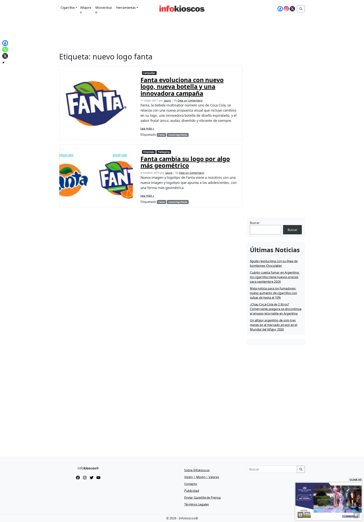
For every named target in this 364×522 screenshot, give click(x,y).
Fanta (161, 134)
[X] (292, 8)
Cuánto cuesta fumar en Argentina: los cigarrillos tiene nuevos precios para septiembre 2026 (274, 277)
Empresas (148, 152)
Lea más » (147, 128)
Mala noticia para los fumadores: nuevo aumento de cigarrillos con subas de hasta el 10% (273, 293)
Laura (167, 100)
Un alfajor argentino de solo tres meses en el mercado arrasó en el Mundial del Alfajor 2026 (273, 324)
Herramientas (126, 8)
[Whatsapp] (5, 49)
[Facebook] (280, 8)
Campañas (149, 73)
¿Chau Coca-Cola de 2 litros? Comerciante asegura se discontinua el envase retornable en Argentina (275, 309)
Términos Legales (196, 504)
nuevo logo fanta (177, 134)
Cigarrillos (68, 8)
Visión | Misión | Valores (201, 477)
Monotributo (103, 10)
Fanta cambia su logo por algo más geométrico (185, 162)
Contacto (190, 484)
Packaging (164, 152)
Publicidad (191, 491)
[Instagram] (286, 8)
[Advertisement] (275, 192)
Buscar (255, 223)
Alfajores (85, 10)
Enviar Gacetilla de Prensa (202, 497)
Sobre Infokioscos (197, 470)
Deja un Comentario (190, 100)
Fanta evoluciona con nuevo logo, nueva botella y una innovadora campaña (182, 86)
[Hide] (3, 62)
